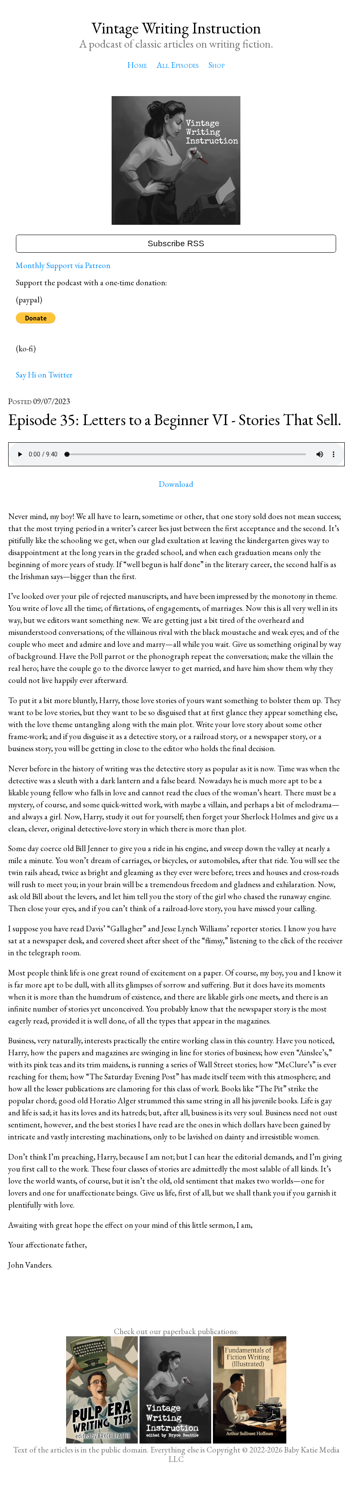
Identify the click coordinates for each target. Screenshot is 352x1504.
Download (176, 484)
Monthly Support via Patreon (63, 265)
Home (137, 65)
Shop (217, 65)
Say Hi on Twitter (44, 374)
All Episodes (178, 65)
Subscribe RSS (176, 243)
